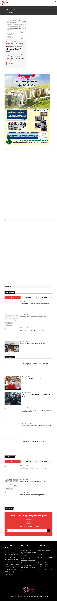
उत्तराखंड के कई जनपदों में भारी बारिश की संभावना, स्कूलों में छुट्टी (33, 316)
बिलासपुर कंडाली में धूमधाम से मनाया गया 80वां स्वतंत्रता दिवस (32, 343)
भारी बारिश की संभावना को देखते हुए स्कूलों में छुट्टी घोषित (33, 441)
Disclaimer (47, 550)
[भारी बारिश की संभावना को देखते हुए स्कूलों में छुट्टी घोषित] (13, 445)
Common (44, 297)
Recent (12, 297)
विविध (46, 567)
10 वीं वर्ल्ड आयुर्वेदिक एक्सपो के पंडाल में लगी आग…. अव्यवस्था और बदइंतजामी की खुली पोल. (28, 554)
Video (39, 562)
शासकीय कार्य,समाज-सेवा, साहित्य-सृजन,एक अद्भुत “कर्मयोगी (32, 330)
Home (6, 12)
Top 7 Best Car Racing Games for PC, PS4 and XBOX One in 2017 (28, 569)
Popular (28, 297)
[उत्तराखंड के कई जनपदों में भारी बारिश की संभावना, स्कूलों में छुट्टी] (12, 320)
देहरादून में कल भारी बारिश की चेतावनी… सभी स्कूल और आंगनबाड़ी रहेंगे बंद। (35, 303)
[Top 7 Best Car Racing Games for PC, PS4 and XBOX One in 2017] (13, 398)
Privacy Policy (41, 550)
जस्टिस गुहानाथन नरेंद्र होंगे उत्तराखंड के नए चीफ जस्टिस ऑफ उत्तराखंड (36, 425)
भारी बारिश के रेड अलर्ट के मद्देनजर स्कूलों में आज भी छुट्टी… (14, 49)
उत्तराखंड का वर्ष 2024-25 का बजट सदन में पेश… (32, 379)
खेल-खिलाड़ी (47, 562)
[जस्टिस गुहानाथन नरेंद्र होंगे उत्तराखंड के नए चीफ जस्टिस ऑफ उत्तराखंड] (13, 429)
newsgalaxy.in (11, 43)
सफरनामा (39, 569)
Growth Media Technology (42, 596)
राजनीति (39, 567)
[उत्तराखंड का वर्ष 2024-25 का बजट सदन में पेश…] (13, 383)
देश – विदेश (40, 564)
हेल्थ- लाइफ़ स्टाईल (48, 569)
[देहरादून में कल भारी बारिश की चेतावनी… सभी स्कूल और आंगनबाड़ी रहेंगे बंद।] (12, 306)
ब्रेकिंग (46, 564)
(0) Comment (20, 43)
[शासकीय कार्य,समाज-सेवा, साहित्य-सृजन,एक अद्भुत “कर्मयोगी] (12, 333)
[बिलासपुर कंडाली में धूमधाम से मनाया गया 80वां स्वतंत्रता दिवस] (12, 346)
